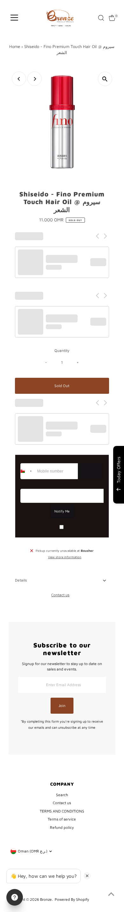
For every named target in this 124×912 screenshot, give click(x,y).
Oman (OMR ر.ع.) (32, 851)
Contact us (60, 595)
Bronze (46, 899)
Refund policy (62, 827)
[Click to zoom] (105, 79)
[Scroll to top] (111, 894)
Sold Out (61, 386)
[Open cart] (112, 18)
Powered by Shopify (72, 899)
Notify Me (62, 511)
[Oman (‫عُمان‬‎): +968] (28, 471)
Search (62, 795)
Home (14, 46)
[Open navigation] (14, 18)
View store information (64, 557)
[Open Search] (101, 18)
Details (21, 580)
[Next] (34, 79)
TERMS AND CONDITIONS (62, 811)
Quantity (61, 350)
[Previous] (19, 79)
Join (62, 705)
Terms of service (62, 819)
